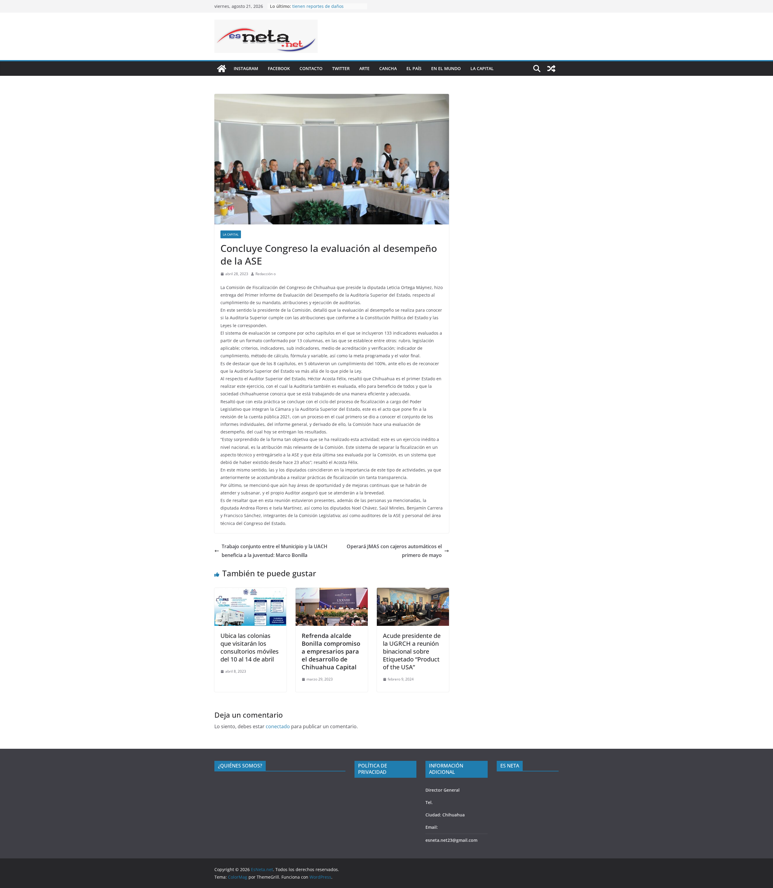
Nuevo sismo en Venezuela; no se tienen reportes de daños (326, 9)
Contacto (311, 68)
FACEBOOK (279, 68)
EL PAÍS (414, 68)
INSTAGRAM (246, 68)
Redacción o (265, 273)
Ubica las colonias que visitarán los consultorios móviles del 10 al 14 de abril (249, 647)
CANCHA (388, 68)
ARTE (364, 68)
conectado (278, 726)
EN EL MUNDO (446, 68)
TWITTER (341, 68)
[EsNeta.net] (221, 68)
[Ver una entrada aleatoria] (551, 68)
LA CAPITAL (482, 68)
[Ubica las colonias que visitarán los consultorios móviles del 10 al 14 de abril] (250, 592)
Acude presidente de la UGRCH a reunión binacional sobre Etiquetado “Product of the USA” (412, 651)
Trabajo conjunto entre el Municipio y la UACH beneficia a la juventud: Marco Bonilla (274, 550)
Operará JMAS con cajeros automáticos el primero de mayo (394, 550)
